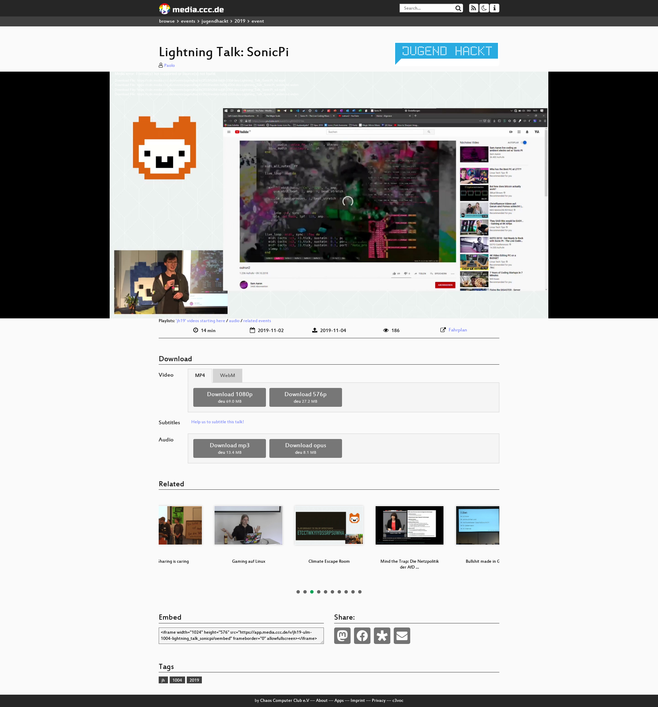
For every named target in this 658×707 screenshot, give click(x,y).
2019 (239, 21)
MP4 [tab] (200, 376)
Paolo (169, 65)
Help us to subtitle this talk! (217, 422)
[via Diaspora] (382, 635)
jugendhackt (215, 21)
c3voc (397, 700)
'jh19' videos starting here (200, 321)
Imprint (358, 700)
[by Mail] (402, 635)
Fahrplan (458, 330)
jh (163, 680)
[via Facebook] (362, 635)
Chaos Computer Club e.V (284, 700)
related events (257, 321)
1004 (177, 680)
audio (234, 321)
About (322, 700)
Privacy (379, 700)
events (188, 21)
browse (167, 21)
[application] (329, 195)
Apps (339, 700)
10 (360, 592)
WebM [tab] (227, 376)
